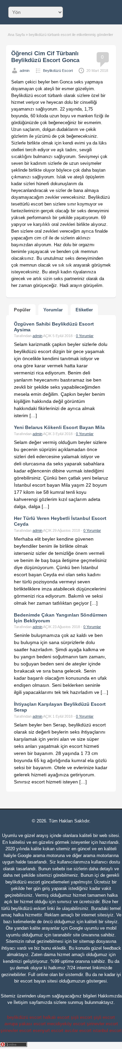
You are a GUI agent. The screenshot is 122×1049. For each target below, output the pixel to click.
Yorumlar (53, 309)
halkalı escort (56, 1017)
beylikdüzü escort (22, 882)
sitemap (87, 941)
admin (24, 71)
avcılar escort (78, 1030)
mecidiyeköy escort (66, 1023)
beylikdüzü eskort (28, 908)
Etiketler (84, 309)
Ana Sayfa (16, 35)
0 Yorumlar (85, 336)
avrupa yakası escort (25, 1023)
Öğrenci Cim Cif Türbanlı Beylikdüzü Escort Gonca (45, 56)
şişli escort (81, 1017)
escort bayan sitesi (39, 981)
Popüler (22, 309)
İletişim (21, 1002)
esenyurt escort (48, 1030)
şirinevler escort (102, 1023)
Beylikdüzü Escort (58, 71)
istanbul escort (107, 1030)
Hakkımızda (110, 995)
